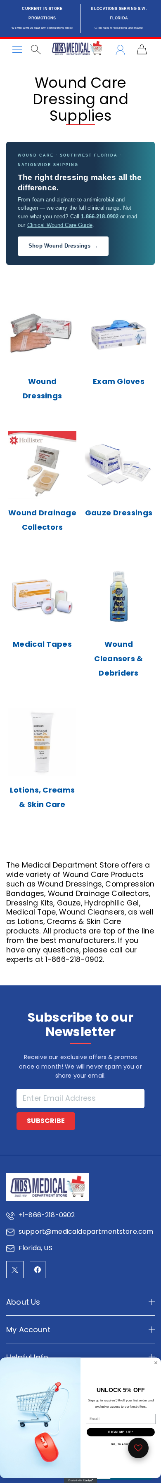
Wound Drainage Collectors (42, 520)
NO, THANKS (121, 1444)
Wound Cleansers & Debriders (118, 658)
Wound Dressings (42, 388)
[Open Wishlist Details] (138, 1448)
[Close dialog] (156, 1363)
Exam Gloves (118, 381)
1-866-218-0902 (99, 216)
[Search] (36, 49)
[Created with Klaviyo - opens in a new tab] (80, 1480)
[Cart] (142, 49)
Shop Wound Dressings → (63, 246)
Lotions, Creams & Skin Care (42, 797)
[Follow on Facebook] (37, 1269)
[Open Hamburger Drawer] (17, 49)
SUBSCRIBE (46, 1120)
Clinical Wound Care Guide (59, 225)
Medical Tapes (42, 644)
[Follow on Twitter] (15, 1269)
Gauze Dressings (118, 513)
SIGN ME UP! (120, 1432)
